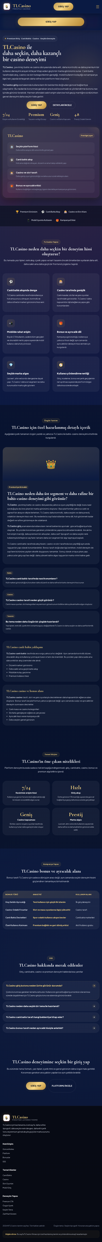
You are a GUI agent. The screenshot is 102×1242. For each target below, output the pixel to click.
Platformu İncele (62, 1085)
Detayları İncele (62, 105)
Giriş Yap (63, 6)
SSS (4, 1161)
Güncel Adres (8, 1149)
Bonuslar (6, 1157)
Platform (6, 1153)
